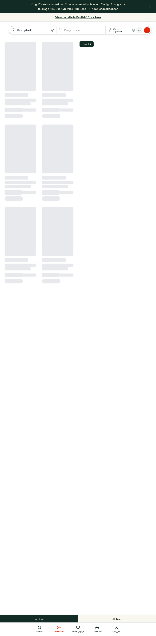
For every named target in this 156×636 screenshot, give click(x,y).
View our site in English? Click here (78, 17)
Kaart (119, 618)
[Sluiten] (150, 6)
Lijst (41, 618)
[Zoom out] (151, 50)
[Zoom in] (151, 44)
